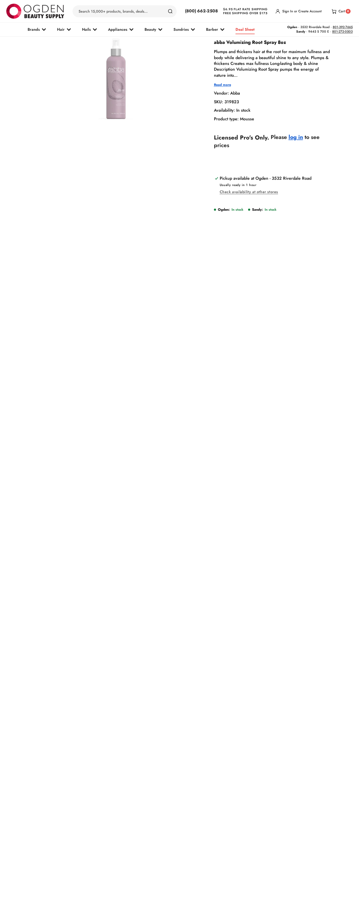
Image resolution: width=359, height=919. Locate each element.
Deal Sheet (245, 29)
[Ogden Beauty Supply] (35, 11)
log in (296, 137)
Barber (212, 29)
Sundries (181, 29)
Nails (86, 29)
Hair (61, 29)
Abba (235, 93)
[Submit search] (170, 11)
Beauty (150, 29)
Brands (34, 29)
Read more (222, 85)
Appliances (117, 29)
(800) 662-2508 (201, 11)
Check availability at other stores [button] (249, 192)
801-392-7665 (343, 27)
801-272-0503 (342, 31)
